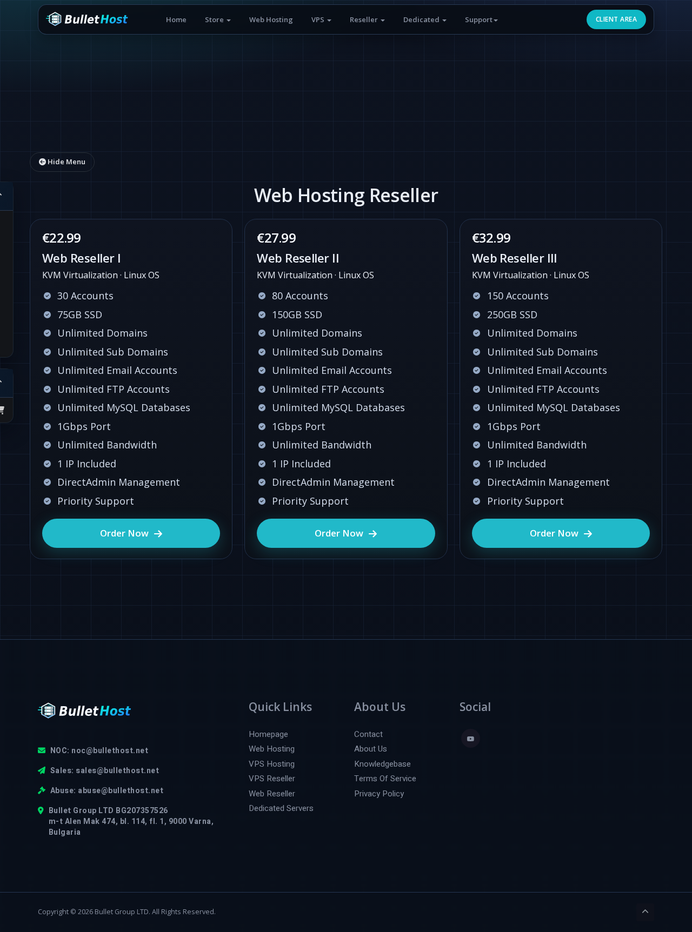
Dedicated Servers (281, 808)
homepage (268, 734)
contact (368, 734)
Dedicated (422, 19)
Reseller (365, 19)
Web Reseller (272, 794)
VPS (318, 19)
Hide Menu (65, 161)
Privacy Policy (379, 794)
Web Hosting (271, 19)
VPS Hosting (272, 764)
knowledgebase (382, 764)
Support (479, 19)
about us (370, 749)
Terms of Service (385, 779)
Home (176, 19)
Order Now (124, 533)
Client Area (616, 19)
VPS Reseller (272, 779)
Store (215, 19)
